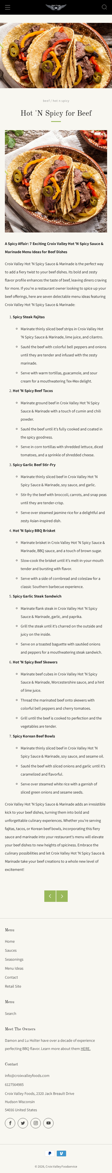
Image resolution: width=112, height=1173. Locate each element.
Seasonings (14, 959)
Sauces (11, 950)
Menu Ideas (14, 968)
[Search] (104, 7)
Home (10, 941)
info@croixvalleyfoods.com (27, 1075)
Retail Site (13, 986)
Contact (11, 977)
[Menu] (7, 7)
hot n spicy (61, 101)
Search (10, 1013)
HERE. (86, 1048)
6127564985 (14, 1084)
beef (46, 101)
